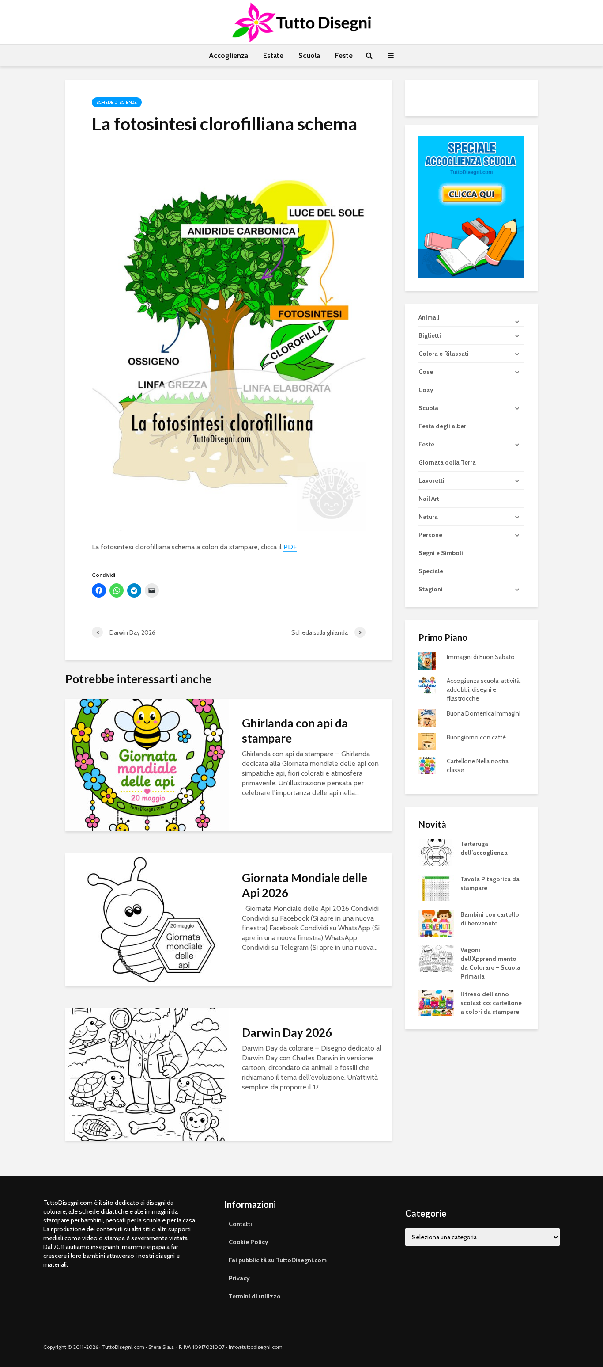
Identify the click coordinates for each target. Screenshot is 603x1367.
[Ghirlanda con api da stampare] (147, 764)
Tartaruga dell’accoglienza (484, 848)
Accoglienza (228, 55)
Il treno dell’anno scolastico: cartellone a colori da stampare (491, 1003)
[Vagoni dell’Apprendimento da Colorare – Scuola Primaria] (436, 958)
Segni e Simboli (440, 553)
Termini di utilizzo (255, 1296)
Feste (344, 55)
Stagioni (430, 589)
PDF (290, 547)
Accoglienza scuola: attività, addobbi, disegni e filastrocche (484, 689)
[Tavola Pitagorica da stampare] (436, 887)
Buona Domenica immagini (483, 713)
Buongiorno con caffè (476, 737)
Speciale (430, 571)
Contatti (240, 1224)
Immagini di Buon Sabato (481, 657)
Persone (430, 535)
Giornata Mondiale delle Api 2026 (304, 885)
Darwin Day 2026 (287, 1032)
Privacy (239, 1278)
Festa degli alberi (443, 426)
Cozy (425, 390)
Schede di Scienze (117, 102)
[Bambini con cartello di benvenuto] (436, 923)
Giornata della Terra (447, 462)
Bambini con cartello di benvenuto (489, 918)
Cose (425, 372)
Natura (428, 517)
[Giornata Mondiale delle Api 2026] (147, 919)
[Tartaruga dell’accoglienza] (436, 852)
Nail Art (428, 499)
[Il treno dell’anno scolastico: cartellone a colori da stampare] (436, 1002)
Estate (273, 55)
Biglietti (429, 335)
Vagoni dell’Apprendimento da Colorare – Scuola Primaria (490, 963)
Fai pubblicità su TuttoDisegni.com (278, 1260)
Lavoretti (431, 480)
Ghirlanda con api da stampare (295, 730)
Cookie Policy (248, 1242)
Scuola (309, 55)
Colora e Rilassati (443, 354)
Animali (429, 317)
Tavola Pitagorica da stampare (490, 883)
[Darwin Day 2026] (147, 1074)
